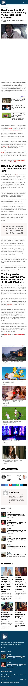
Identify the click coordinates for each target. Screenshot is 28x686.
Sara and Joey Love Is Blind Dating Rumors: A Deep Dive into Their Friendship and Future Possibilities (20, 584)
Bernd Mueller (19, 597)
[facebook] (1, 647)
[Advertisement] (14, 49)
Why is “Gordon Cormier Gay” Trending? (20, 616)
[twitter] (4, 647)
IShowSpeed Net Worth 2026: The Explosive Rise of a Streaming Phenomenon (16, 532)
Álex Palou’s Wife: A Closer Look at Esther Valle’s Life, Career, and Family (16, 556)
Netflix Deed (7, 334)
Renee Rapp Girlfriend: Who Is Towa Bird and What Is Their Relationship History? (16, 548)
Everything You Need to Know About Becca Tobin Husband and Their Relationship (16, 540)
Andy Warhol (6, 146)
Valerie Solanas (14, 161)
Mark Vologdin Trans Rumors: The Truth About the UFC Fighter (16, 523)
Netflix (10, 128)
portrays (16, 174)
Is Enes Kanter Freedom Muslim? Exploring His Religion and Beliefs (16, 515)
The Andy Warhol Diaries (12, 469)
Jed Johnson (4, 161)
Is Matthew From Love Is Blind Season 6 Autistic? (7, 617)
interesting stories (19, 334)
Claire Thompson (7, 598)
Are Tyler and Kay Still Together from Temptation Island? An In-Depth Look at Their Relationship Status (7, 585)
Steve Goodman (7, 20)
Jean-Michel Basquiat (19, 160)
